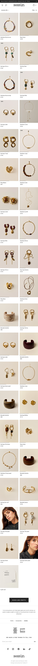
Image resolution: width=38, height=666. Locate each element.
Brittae (24, 415)
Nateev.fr (25, 663)
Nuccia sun (6, 37)
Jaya (23, 153)
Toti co (4, 66)
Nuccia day (6, 95)
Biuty (3, 299)
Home (11, 620)
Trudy (4, 153)
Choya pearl (6, 473)
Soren (4, 560)
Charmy (24, 270)
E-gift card (3, 589)
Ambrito (5, 328)
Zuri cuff (5, 502)
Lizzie (4, 211)
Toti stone (5, 444)
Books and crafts (19, 600)
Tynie (24, 124)
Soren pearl (6, 386)
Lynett (24, 211)
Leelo (4, 124)
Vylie (23, 182)
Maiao (3, 182)
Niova (24, 240)
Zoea (23, 66)
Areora (24, 502)
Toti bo (24, 328)
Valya (22, 444)
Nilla (23, 95)
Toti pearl (5, 531)
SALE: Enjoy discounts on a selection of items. (15, 1)
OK (35, 641)
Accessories (19, 620)
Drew (23, 299)
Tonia (22, 37)
